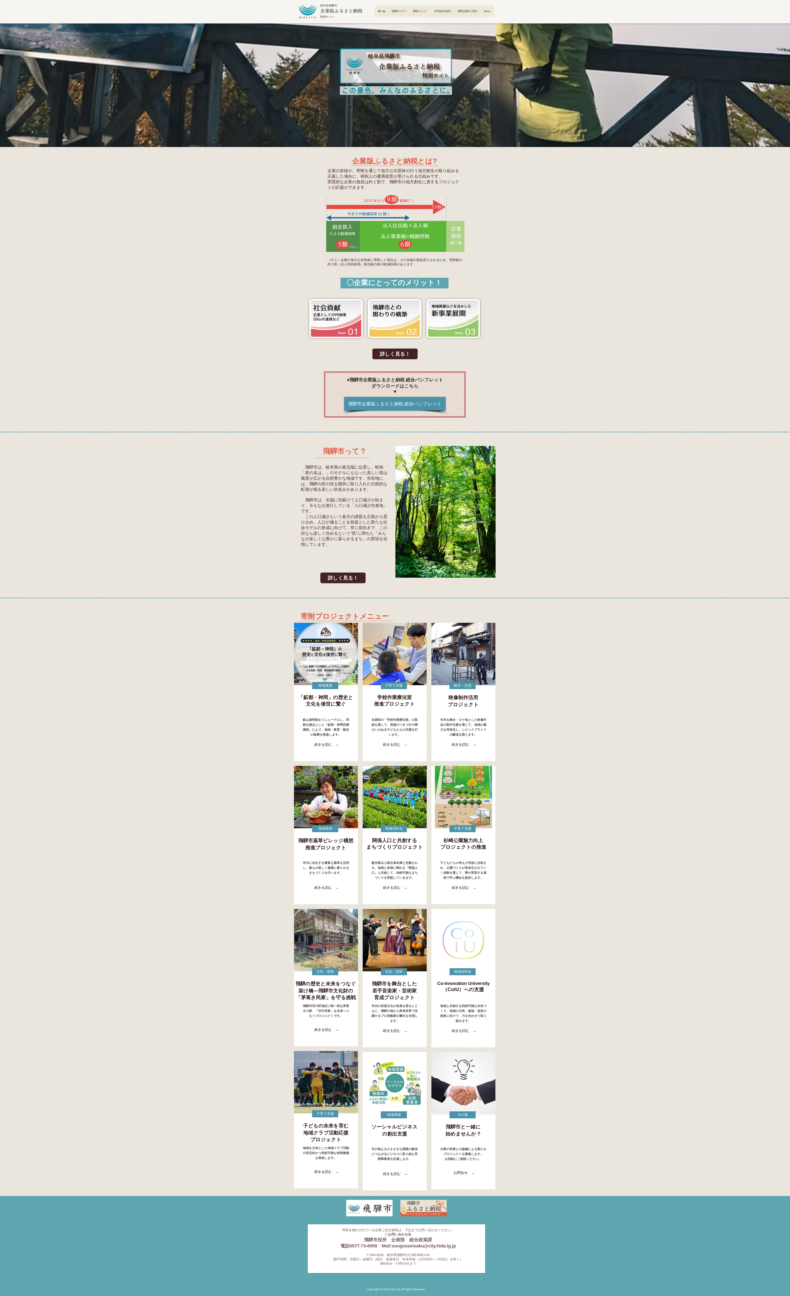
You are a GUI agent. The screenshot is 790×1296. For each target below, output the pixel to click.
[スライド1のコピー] (395, 138)
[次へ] (767, 85)
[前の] (23, 85)
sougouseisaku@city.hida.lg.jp (424, 1245)
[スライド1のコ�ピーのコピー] (398, 138)
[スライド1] (391, 138)
